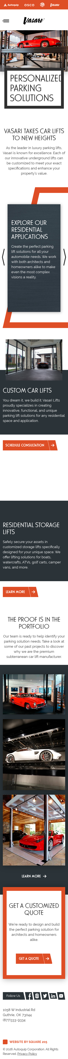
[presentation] (3, 257)
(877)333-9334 (14, 1020)
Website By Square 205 (28, 1042)
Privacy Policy (27, 1054)
